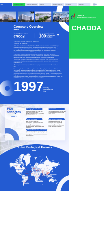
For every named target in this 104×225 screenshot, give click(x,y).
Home (2, 4)
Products (42, 4)
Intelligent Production (57, 4)
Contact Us (81, 4)
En (96, 4)
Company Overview (18, 4)
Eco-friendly (68, 4)
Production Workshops (32, 4)
